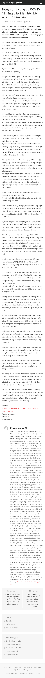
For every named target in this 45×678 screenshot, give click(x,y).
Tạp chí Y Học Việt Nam (12, 2)
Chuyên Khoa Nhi (12, 655)
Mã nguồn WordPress (31, 667)
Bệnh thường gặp (12, 637)
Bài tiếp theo (32, 598)
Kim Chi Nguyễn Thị (24, 22)
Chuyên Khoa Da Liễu (13, 641)
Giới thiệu (9, 621)
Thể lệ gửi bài (10, 624)
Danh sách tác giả (12, 628)
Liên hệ (8, 617)
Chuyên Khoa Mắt (12, 651)
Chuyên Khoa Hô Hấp (13, 644)
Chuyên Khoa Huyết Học (14, 648)
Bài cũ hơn (13, 597)
